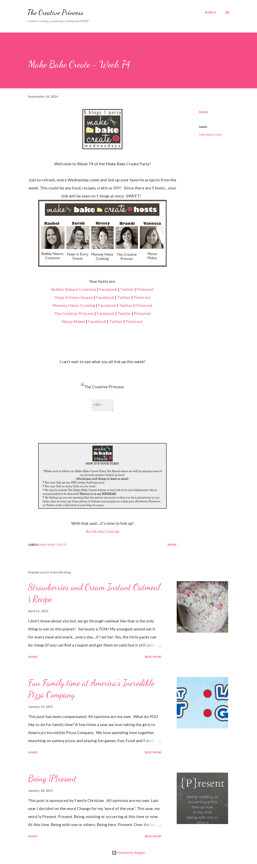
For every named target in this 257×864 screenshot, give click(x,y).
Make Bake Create (210, 134)
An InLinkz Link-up (102, 531)
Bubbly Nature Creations (73, 289)
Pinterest (145, 289)
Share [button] (203, 112)
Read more (153, 656)
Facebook (108, 289)
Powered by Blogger (131, 853)
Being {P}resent (52, 778)
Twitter (127, 289)
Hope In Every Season (73, 297)
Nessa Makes (73, 321)
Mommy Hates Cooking (74, 305)
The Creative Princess (55, 12)
